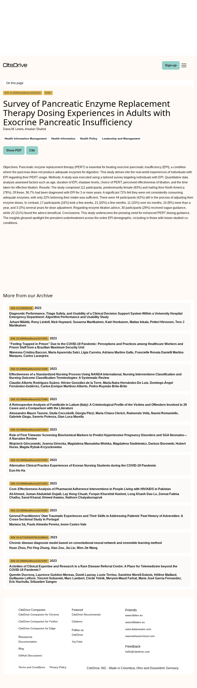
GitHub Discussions (30, 655)
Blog (21, 648)
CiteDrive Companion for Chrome (38, 614)
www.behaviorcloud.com (140, 636)
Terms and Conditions (31, 667)
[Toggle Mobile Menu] (184, 65)
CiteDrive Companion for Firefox (38, 621)
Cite (32, 150)
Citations (77, 621)
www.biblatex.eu (135, 622)
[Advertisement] (98, 28)
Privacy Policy (58, 667)
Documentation (27, 641)
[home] (15, 66)
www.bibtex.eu (134, 615)
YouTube (77, 641)
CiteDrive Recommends (86, 614)
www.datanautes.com (138, 629)
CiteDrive (77, 634)
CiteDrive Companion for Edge (37, 628)
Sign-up (171, 65)
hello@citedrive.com (137, 651)
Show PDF (14, 150)
